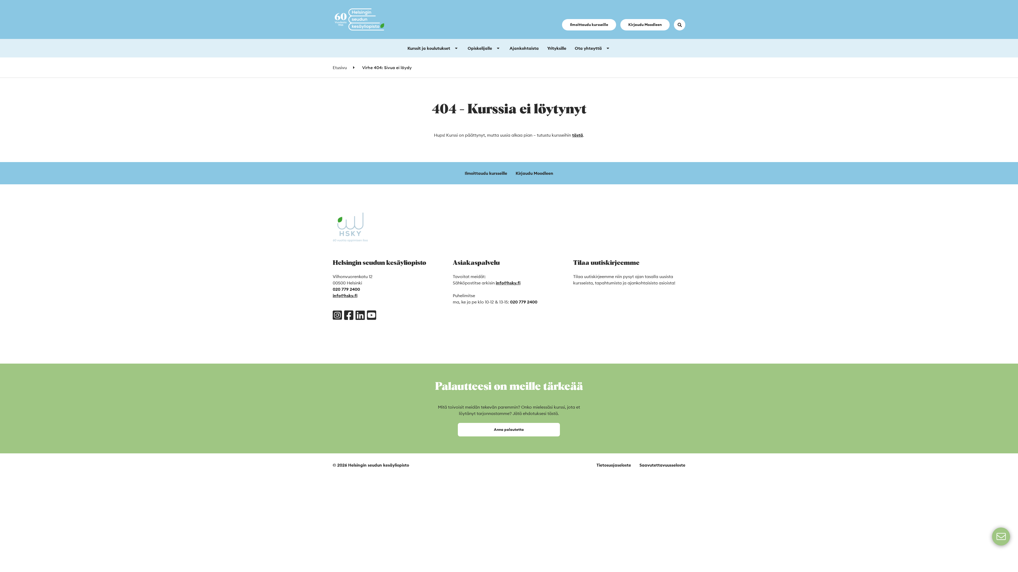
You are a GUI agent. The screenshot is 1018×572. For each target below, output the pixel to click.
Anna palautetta (509, 429)
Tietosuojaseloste (613, 465)
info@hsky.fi (345, 295)
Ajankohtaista (524, 48)
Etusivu (340, 67)
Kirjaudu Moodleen (645, 24)
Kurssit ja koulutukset (428, 48)
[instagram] (337, 315)
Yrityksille (556, 48)
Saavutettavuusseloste (662, 465)
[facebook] (348, 315)
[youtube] (371, 315)
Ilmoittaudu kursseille (589, 24)
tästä (577, 135)
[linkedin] (360, 315)
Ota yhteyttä (588, 48)
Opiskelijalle (480, 48)
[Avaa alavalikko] (456, 48)
